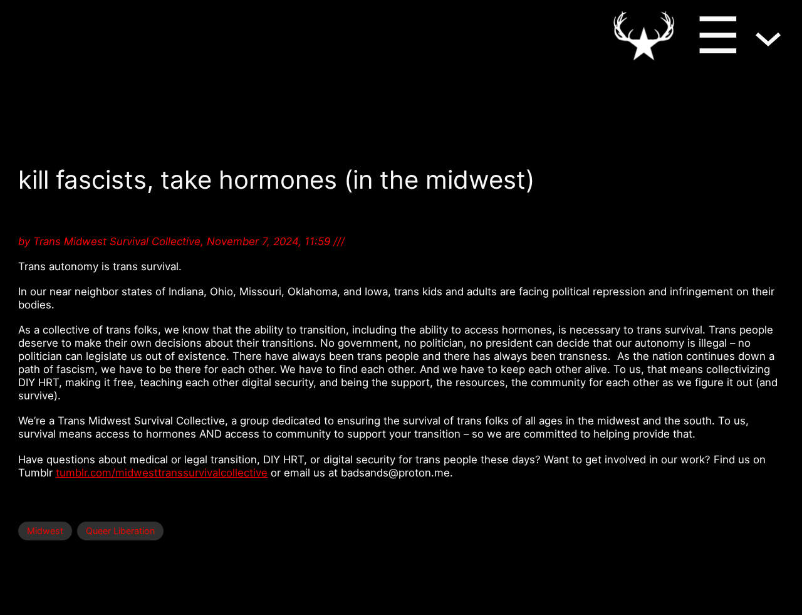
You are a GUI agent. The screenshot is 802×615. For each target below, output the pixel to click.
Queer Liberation (120, 530)
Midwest (45, 530)
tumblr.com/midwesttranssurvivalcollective (162, 472)
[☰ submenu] (768, 35)
